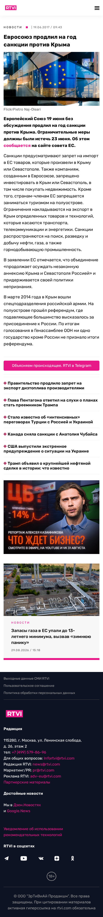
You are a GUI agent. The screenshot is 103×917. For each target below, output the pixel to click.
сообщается (17, 145)
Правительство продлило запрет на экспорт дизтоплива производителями (44, 385)
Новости (13, 27)
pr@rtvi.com (43, 770)
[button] (97, 8)
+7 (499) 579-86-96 (29, 752)
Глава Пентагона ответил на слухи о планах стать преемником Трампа (51, 402)
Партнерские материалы (27, 782)
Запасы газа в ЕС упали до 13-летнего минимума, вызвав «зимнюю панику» (51, 636)
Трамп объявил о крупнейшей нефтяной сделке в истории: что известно (47, 465)
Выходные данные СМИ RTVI (26, 679)
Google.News (18, 811)
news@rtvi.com (46, 764)
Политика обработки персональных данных (39, 693)
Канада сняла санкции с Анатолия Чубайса (52, 434)
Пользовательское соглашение (29, 686)
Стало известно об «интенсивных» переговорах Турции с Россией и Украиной (48, 419)
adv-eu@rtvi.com (45, 776)
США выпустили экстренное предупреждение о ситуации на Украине (46, 448)
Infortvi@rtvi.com (59, 758)
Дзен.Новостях (27, 805)
